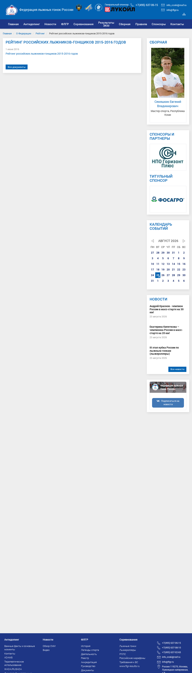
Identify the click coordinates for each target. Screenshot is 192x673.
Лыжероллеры (127, 650)
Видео (46, 650)
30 (168, 252)
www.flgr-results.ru (129, 666)
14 (173, 264)
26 (162, 275)
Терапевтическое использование (14, 663)
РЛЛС (122, 654)
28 (157, 252)
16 (183, 264)
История (85, 646)
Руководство (88, 666)
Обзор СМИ (49, 646)
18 (157, 269)
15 (178, 264)
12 (162, 264)
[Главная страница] (12, 9)
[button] (31, 24)
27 (152, 252)
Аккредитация (89, 662)
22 (178, 269)
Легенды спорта (90, 650)
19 (162, 269)
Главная (7, 33)
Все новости (177, 369)
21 (173, 269)
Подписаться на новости (170, 402)
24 (152, 275)
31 (173, 252)
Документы (87, 670)
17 (152, 269)
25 (157, 275)
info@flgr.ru (172, 10)
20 (168, 269)
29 (162, 252)
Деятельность (89, 654)
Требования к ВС (128, 662)
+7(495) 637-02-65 (171, 652)
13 (168, 264)
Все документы (17, 67)
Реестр (85, 658)
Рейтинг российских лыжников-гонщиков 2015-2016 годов (42, 53)
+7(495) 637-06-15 (147, 5)
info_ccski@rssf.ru (176, 5)
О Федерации (23, 33)
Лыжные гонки (127, 646)
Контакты (9, 653)
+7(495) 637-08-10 (171, 647)
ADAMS (8, 657)
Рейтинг (40, 33)
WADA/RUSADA (13, 669)
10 (152, 264)
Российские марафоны (132, 658)
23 (183, 269)
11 (157, 264)
